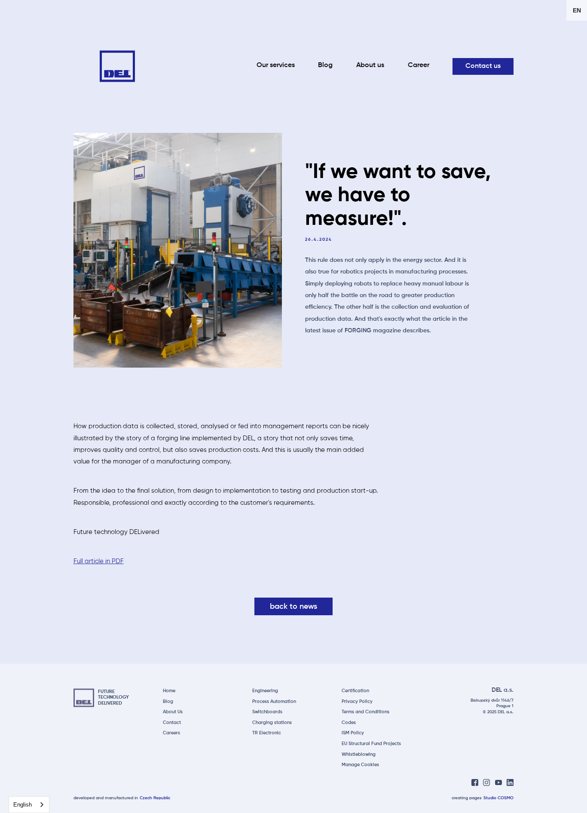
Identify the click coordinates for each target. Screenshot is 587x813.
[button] (576, 10)
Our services (276, 65)
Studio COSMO (498, 798)
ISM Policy (353, 733)
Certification (355, 691)
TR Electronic (266, 733)
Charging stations (272, 723)
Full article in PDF (98, 561)
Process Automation (274, 701)
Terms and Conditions (365, 712)
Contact (172, 723)
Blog (325, 65)
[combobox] (29, 804)
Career (418, 65)
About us (370, 65)
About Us (173, 712)
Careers (171, 733)
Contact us (483, 66)
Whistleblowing (359, 754)
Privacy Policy (357, 701)
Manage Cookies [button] (360, 765)
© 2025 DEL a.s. (498, 712)
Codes (349, 723)
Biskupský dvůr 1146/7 (492, 701)
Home (169, 691)
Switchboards (267, 712)
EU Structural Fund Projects (371, 744)
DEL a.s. (503, 690)
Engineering (265, 691)
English (22, 804)
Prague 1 (505, 706)
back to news (293, 607)
